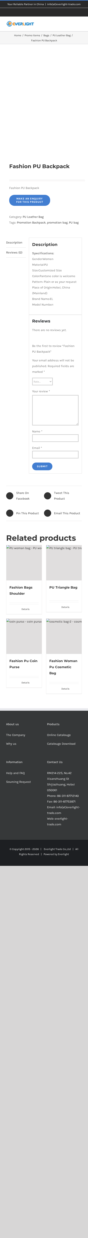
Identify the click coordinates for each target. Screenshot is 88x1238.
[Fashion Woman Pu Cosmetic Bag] (64, 636)
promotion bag (57, 222)
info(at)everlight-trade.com (64, 4)
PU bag (74, 222)
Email (37, 448)
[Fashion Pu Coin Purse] (24, 636)
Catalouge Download (61, 744)
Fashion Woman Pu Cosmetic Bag (63, 667)
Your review (41, 391)
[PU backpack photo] (44, 103)
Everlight (63, 854)
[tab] (16, 243)
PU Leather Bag (33, 217)
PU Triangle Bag (63, 587)
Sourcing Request (18, 782)
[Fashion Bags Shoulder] (24, 562)
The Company (15, 735)
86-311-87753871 (64, 801)
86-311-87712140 (68, 796)
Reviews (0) (14, 252)
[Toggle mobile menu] (80, 25)
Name (37, 431)
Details (25, 609)
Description (14, 242)
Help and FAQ (15, 773)
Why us (11, 744)
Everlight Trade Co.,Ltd (57, 849)
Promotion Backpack (31, 222)
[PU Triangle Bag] (64, 562)
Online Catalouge (59, 735)
